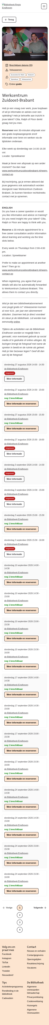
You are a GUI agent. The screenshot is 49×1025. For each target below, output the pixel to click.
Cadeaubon (7, 998)
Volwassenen (26, 79)
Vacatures (31, 968)
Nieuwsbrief (7, 975)
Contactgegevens (35, 955)
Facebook (6, 954)
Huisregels (32, 1005)
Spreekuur (14, 79)
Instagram (6, 958)
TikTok (5, 962)
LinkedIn (6, 967)
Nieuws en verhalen (36, 951)
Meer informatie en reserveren (21, 404)
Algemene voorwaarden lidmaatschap (33, 990)
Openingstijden (34, 959)
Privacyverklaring (35, 997)
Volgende (38, 908)
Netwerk (31, 75)
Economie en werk (17, 75)
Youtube (6, 971)
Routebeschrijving (35, 963)
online (17, 322)
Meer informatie (14, 379)
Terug (11, 19)
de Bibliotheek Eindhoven (16, 369)
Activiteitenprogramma (12, 987)
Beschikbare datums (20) (21, 65)
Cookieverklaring (35, 1001)
